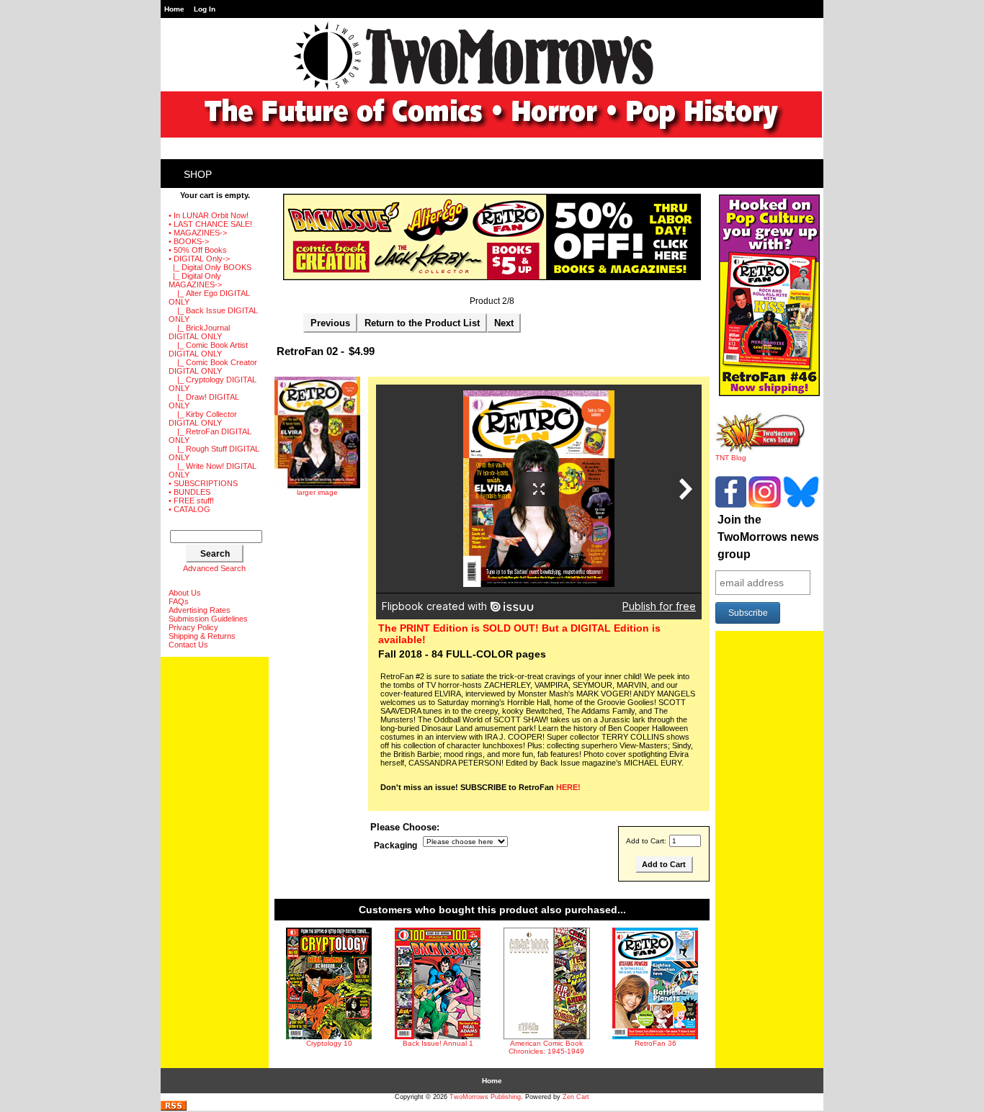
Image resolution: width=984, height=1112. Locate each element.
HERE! (568, 787)
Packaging (395, 845)
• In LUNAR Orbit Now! (209, 215)
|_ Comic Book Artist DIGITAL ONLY (208, 349)
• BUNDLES (189, 492)
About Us (185, 592)
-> (199, 258)
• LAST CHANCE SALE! (210, 224)
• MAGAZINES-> (198, 232)
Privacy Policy (193, 627)
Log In (204, 9)
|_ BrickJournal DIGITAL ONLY (199, 332)
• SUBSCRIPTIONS (203, 483)
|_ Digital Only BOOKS (210, 267)
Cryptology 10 (329, 1043)
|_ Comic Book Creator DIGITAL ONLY (213, 366)
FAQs (179, 601)
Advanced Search (214, 568)
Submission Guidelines (208, 618)
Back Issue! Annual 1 (438, 1043)
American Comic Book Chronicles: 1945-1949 (546, 1047)
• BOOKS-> (189, 241)
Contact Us (188, 644)
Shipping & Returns (202, 636)
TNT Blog (730, 458)
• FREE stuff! (191, 500)
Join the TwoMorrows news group (768, 537)
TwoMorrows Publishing (485, 1096)
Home (174, 9)
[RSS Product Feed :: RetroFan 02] (174, 1108)
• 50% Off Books (198, 250)
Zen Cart (576, 1096)
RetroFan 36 (655, 1043)
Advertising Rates (200, 610)
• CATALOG (189, 509)
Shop (198, 174)
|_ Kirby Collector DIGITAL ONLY (203, 418)
